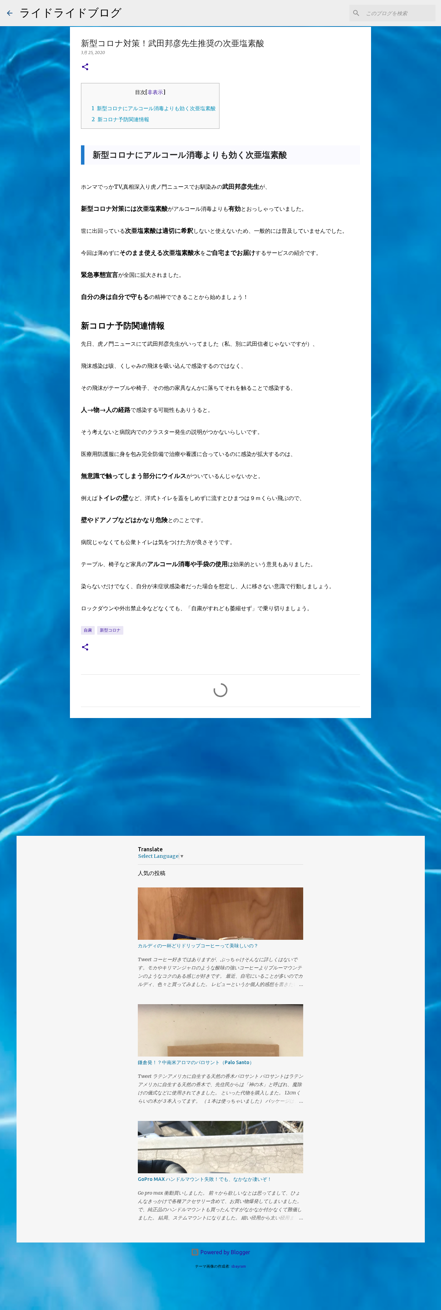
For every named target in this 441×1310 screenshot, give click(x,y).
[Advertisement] (220, 776)
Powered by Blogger (224, 1252)
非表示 (155, 92)
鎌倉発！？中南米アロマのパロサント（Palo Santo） (196, 1062)
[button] (85, 67)
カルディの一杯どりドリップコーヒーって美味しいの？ (198, 945)
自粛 (88, 630)
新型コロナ (110, 630)
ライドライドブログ (70, 12)
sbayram (238, 1266)
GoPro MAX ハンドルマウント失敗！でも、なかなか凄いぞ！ (205, 1179)
